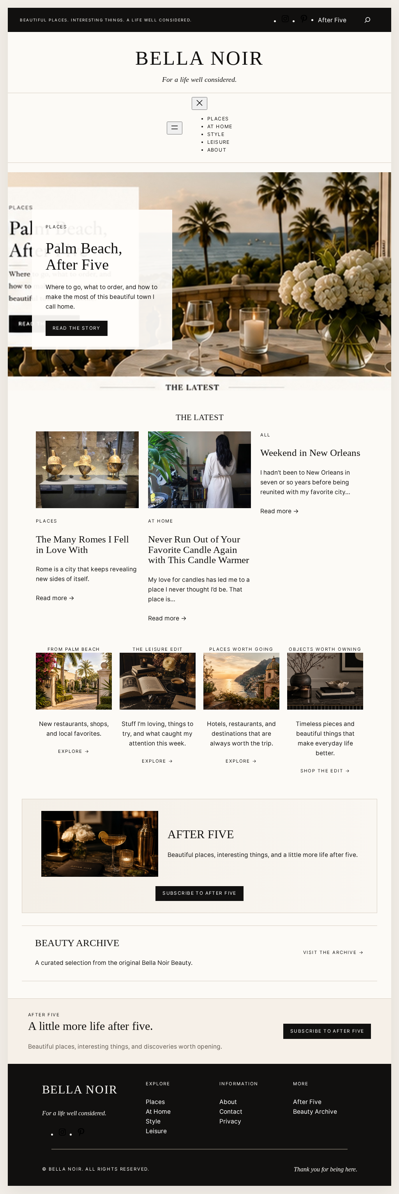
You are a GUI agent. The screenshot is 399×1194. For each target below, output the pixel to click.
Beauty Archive (315, 1111)
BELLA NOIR (199, 58)
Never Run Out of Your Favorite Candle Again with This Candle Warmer (198, 549)
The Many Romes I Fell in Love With (82, 544)
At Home (160, 521)
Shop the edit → (325, 771)
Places (46, 521)
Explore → (74, 751)
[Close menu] (199, 103)
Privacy (230, 1121)
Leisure (156, 1131)
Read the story (77, 328)
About (228, 1102)
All (265, 435)
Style (153, 1121)
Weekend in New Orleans (310, 453)
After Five (307, 1102)
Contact (230, 1111)
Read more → (55, 598)
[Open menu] (174, 128)
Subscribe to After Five (199, 893)
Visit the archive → (333, 952)
